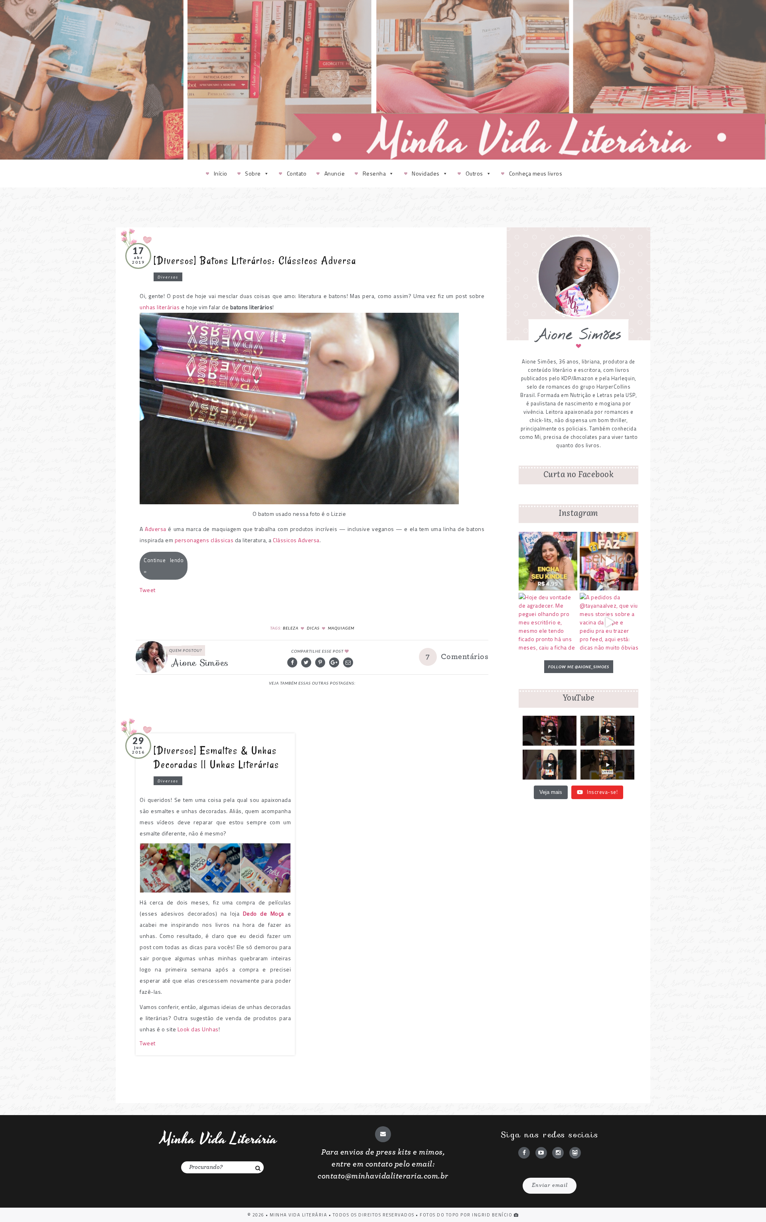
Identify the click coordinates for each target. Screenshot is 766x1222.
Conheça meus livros (536, 173)
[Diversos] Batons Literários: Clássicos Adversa (255, 260)
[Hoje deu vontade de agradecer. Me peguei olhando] (548, 622)
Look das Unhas (198, 1029)
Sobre (253, 173)
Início (220, 173)
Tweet (148, 590)
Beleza (290, 628)
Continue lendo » (164, 565)
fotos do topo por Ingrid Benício (467, 1215)
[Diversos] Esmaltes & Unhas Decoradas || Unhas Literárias (216, 757)
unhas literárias (160, 307)
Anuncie (334, 173)
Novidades (426, 173)
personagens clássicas (204, 540)
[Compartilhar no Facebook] (292, 662)
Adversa (155, 529)
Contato (297, 173)
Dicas (313, 628)
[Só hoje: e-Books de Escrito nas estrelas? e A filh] (548, 561)
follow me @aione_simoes (578, 666)
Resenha (374, 173)
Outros (474, 173)
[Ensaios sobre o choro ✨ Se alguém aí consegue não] (609, 561)
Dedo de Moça (263, 913)
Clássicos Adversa (296, 540)
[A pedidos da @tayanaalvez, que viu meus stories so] (609, 622)
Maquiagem (341, 628)
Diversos (168, 276)
